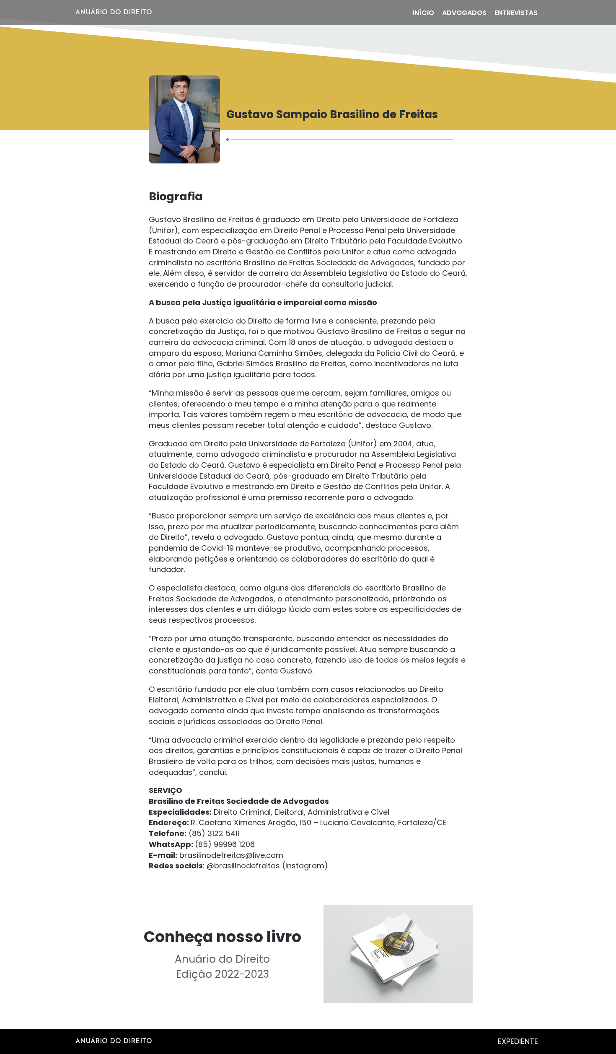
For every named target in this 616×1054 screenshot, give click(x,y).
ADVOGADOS (464, 13)
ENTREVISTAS (516, 13)
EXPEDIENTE (518, 1041)
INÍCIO (423, 13)
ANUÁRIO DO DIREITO (113, 12)
